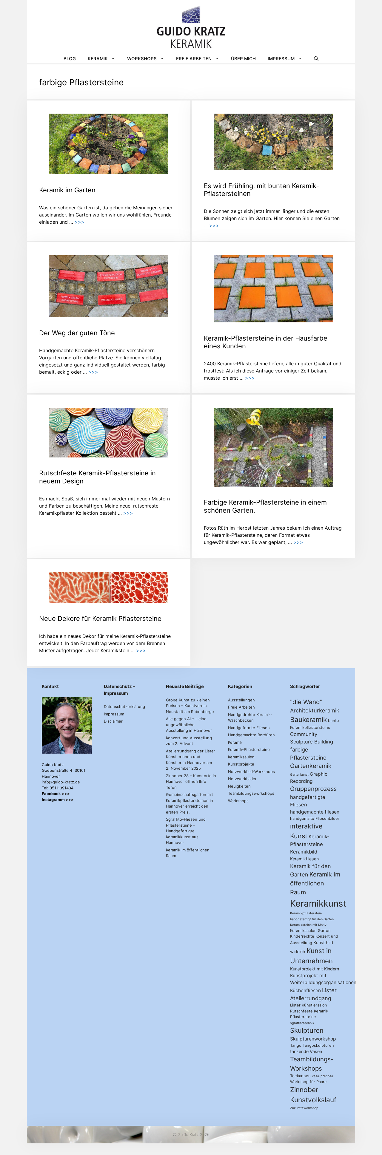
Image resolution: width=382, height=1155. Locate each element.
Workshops (142, 58)
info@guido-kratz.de (61, 782)
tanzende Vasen (306, 1051)
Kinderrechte (302, 936)
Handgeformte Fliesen (249, 727)
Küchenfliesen (305, 990)
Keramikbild (303, 852)
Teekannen (300, 1075)
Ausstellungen (241, 700)
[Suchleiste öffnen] (316, 58)
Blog (70, 58)
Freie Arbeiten (194, 58)
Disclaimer (113, 721)
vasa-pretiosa (322, 1076)
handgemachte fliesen (314, 812)
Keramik (98, 58)
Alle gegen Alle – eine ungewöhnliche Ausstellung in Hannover (189, 724)
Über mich (243, 58)
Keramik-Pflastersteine (249, 749)
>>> (79, 222)
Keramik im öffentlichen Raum (315, 883)
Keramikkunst (318, 903)
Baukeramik (308, 719)
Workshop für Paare (308, 1081)
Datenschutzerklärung (124, 706)
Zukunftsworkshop (304, 1108)
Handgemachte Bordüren (251, 734)
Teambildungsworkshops (251, 793)
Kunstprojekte (241, 764)
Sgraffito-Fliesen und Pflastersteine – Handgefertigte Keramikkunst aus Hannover (186, 831)
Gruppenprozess (313, 788)
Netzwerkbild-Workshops (251, 771)
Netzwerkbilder (242, 778)
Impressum (281, 58)
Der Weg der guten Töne (77, 333)
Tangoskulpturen (318, 1045)
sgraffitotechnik (302, 1023)
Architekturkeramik (314, 710)
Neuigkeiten (239, 786)
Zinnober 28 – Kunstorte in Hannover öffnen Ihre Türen (191, 781)
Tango (295, 1045)
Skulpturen (307, 1030)
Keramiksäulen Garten (310, 930)
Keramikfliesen (304, 858)
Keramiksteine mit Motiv (308, 925)
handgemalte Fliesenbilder (314, 818)
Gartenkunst (299, 775)
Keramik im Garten (67, 190)
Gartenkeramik (311, 765)
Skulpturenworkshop (313, 1039)
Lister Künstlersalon (308, 1005)
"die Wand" (306, 702)
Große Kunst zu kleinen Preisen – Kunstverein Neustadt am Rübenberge (190, 706)
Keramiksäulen (241, 756)
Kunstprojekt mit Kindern (314, 968)
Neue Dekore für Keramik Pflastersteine (100, 618)
